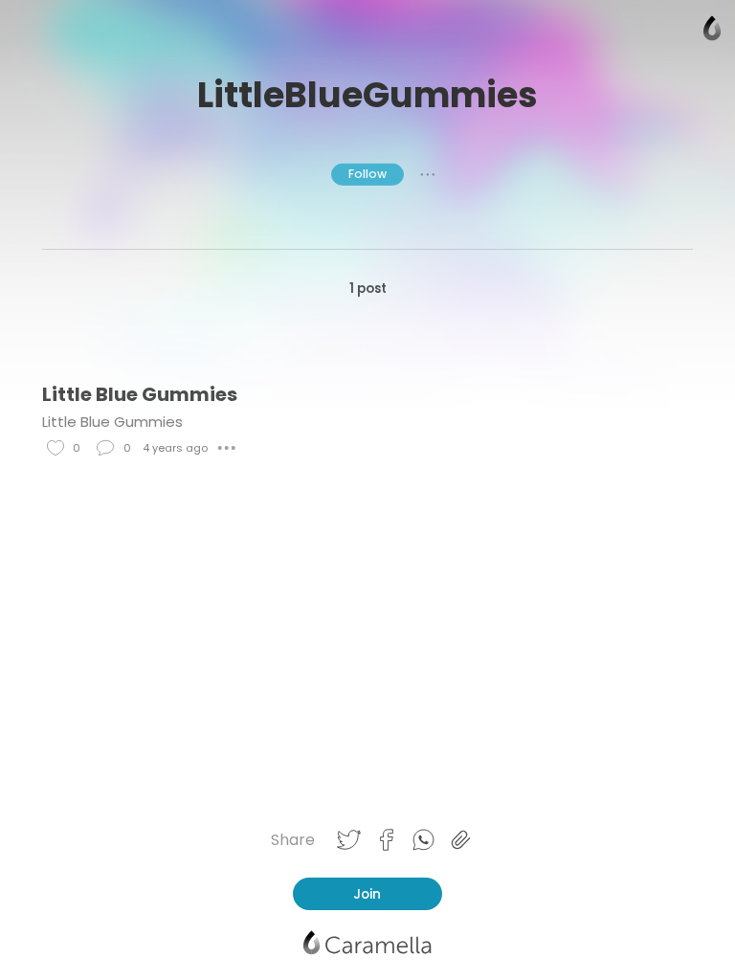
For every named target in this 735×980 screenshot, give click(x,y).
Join (367, 893)
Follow (367, 174)
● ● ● (427, 174)
